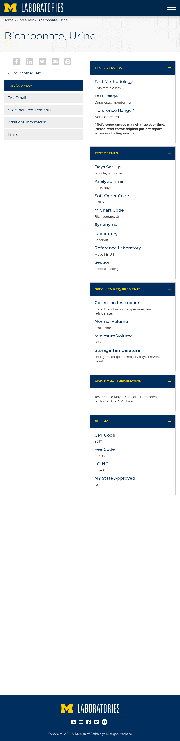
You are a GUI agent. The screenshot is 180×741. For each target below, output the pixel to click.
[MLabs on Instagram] (105, 721)
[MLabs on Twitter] (97, 721)
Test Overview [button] (108, 68)
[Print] (67, 61)
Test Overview (20, 85)
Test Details (17, 98)
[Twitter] (42, 61)
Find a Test (25, 20)
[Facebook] (16, 61)
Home (8, 20)
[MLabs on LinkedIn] (74, 721)
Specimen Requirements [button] (117, 289)
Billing (13, 134)
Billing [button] (101, 421)
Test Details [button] (106, 153)
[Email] (55, 61)
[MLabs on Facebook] (89, 721)
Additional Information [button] (118, 381)
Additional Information (27, 122)
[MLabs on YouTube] (82, 721)
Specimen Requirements (29, 110)
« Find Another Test (24, 73)
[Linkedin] (29, 61)
